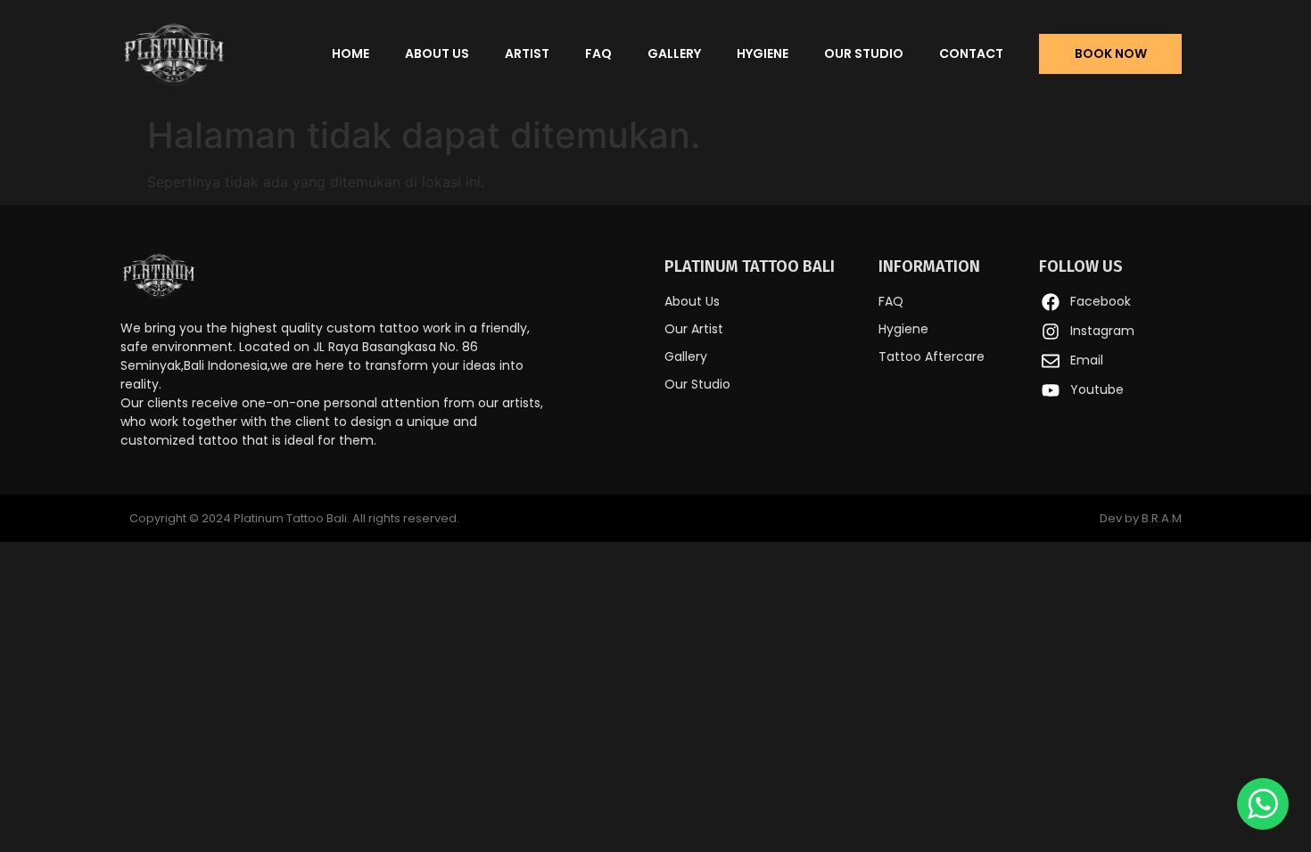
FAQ (598, 53)
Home (350, 53)
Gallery (674, 53)
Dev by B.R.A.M (1141, 518)
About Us (437, 53)
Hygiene (762, 53)
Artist (527, 53)
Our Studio (863, 53)
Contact (971, 53)
